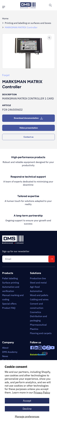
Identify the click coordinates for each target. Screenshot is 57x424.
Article (6, 105)
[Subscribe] (51, 259)
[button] (4, 7)
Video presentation (28, 128)
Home (5, 18)
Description (9, 94)
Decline (27, 408)
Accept (27, 400)
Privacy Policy (42, 392)
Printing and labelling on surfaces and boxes (28, 22)
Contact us (28, 137)
